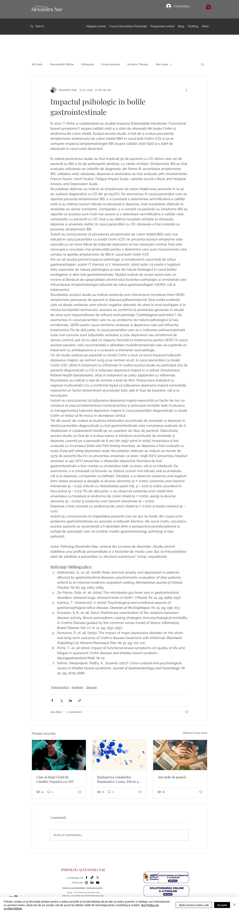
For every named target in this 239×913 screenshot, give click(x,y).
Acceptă (222, 905)
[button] (208, 6)
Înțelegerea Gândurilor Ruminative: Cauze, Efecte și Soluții (118, 779)
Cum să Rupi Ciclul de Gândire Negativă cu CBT (55, 779)
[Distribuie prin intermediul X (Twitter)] (61, 700)
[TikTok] (92, 877)
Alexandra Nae (46, 9)
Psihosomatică (60, 687)
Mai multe (162, 64)
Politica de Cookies (94, 888)
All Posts (37, 64)
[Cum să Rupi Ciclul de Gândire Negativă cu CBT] (59, 755)
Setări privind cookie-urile (194, 905)
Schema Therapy (137, 64)
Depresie (91, 687)
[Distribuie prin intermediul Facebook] (52, 700)
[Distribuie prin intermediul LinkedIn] (70, 700)
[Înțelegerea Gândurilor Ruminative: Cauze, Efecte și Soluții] (120, 755)
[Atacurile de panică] (180, 755)
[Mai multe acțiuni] (186, 90)
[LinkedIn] (92, 882)
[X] (98, 877)
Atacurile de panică (172, 777)
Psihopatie (87, 64)
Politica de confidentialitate (73, 888)
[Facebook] (86, 877)
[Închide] (234, 905)
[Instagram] (86, 882)
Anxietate (77, 687)
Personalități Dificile (62, 64)
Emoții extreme (110, 64)
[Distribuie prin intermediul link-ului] (79, 700)
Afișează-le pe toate (195, 732)
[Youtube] (98, 882)
